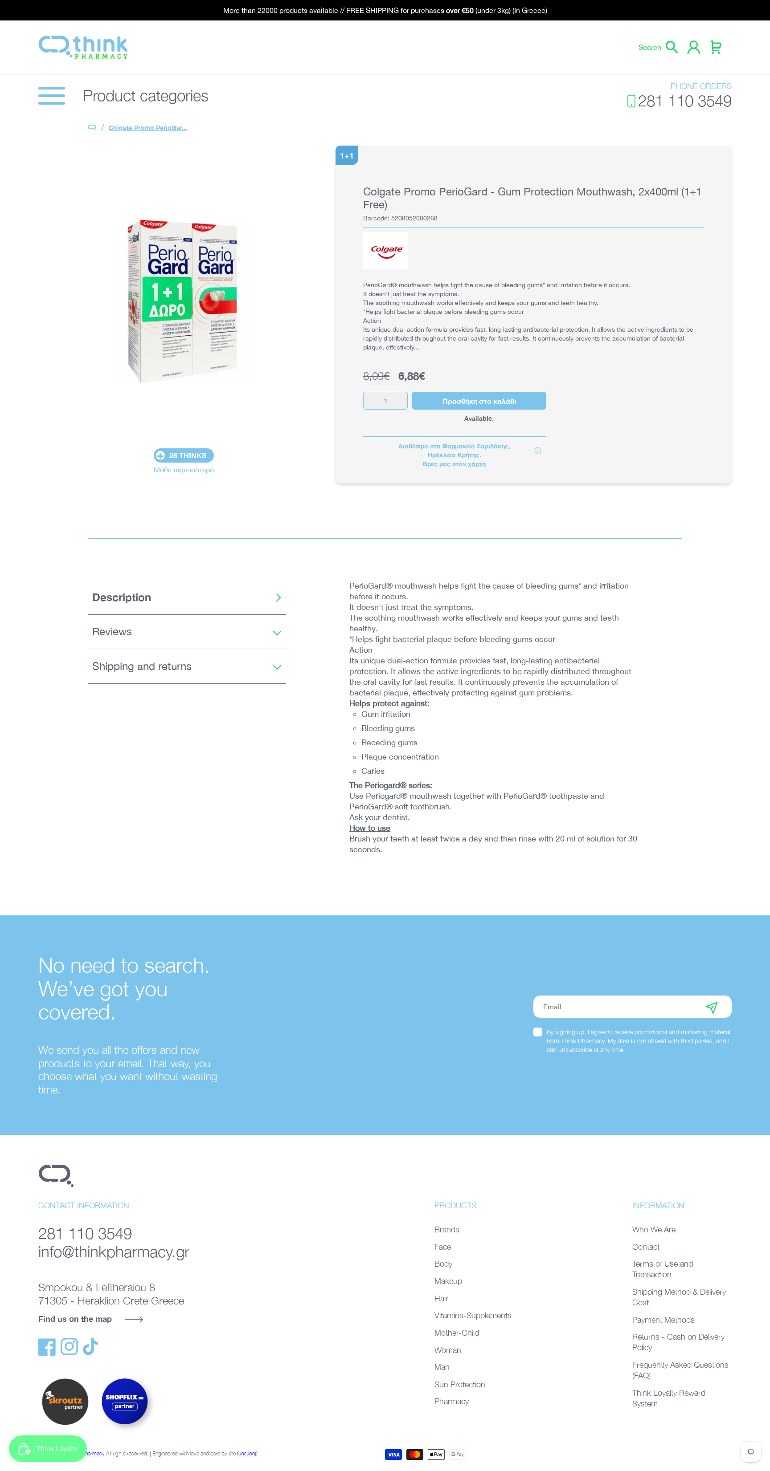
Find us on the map (75, 1319)
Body (443, 1263)
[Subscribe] (711, 1006)
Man (442, 1367)
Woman (447, 1350)
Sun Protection (459, 1384)
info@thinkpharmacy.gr (113, 1252)
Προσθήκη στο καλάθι (479, 401)
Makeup (448, 1281)
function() (247, 1453)
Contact (645, 1247)
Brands (446, 1229)
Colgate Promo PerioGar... (148, 127)
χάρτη (477, 463)
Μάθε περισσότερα (184, 470)
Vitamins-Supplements (473, 1315)
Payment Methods (663, 1320)
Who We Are (654, 1229)
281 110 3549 (685, 101)
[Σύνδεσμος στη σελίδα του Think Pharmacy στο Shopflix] (125, 1432)
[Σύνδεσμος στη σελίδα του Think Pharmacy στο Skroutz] (65, 1426)
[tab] (187, 597)
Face (442, 1247)
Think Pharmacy (86, 1453)
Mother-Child (456, 1332)
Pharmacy (451, 1401)
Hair (441, 1298)
